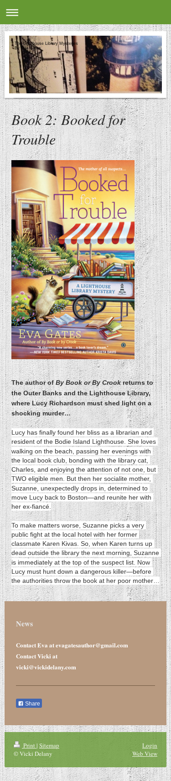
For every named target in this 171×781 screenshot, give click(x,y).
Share (32, 703)
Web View (144, 753)
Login (149, 745)
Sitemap (49, 745)
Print (29, 745)
